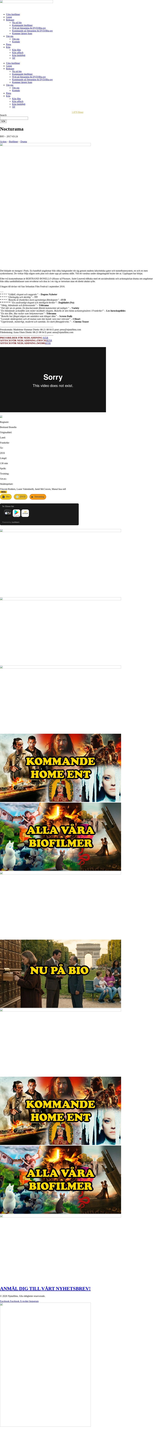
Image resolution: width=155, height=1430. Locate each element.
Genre (9, 17)
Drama (23, 141)
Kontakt (16, 41)
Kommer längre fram (22, 33)
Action (3, 141)
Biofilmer (13, 141)
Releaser (10, 19)
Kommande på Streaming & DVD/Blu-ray (32, 30)
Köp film (16, 50)
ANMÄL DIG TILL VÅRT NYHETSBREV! (45, 1288)
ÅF (13, 58)
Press (8, 44)
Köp (8, 47)
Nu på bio (17, 22)
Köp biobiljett (18, 55)
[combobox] (14, 118)
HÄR (45, 337)
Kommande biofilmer (22, 25)
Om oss (9, 36)
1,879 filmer (77, 112)
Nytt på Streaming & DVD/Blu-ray (29, 28)
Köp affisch (17, 52)
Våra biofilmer (13, 14)
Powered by (10, 522)
